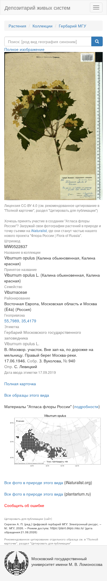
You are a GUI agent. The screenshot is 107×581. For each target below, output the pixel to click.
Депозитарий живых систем (37, 7)
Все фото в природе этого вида (33, 482)
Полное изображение (24, 49)
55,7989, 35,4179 (20, 321)
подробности (86, 406)
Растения (17, 26)
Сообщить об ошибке (24, 505)
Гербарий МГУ (72, 26)
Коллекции (43, 26)
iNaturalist (39, 230)
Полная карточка (20, 383)
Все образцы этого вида (26, 395)
